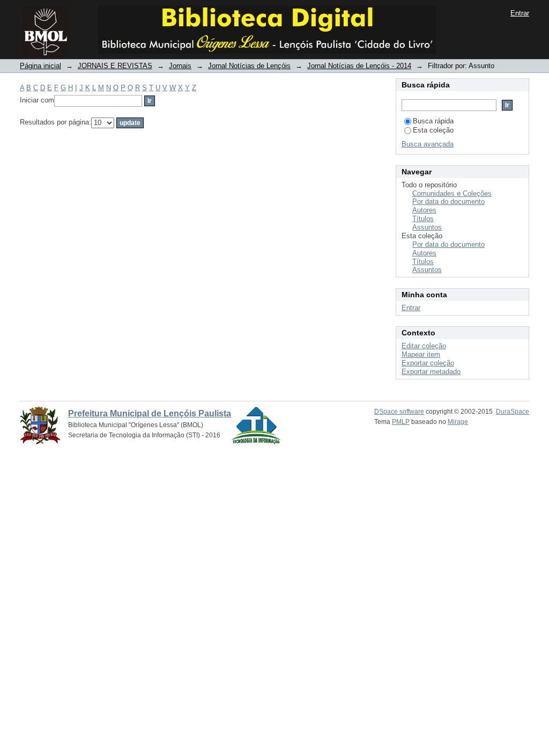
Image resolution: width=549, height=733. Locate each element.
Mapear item (421, 354)
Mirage (458, 422)
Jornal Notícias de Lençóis (249, 66)
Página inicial (40, 66)
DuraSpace (512, 411)
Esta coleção (433, 130)
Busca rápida (433, 121)
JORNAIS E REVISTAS (115, 66)
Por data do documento (448, 201)
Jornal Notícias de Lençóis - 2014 (359, 66)
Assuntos (427, 227)
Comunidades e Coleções (452, 193)
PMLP (401, 422)
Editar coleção (424, 346)
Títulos (423, 219)
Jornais (180, 66)
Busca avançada (428, 144)
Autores (424, 210)
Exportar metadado (431, 372)
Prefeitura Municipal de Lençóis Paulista (149, 413)
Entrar (519, 13)
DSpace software (399, 411)
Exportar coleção (428, 363)
